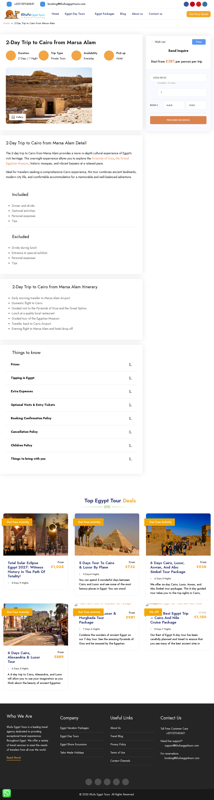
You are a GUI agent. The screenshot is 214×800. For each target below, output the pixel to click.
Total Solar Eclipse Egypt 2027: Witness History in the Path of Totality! (26, 569)
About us (137, 14)
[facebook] (186, 4)
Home (55, 14)
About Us (115, 728)
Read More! (14, 758)
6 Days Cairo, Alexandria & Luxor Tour (24, 657)
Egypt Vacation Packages (74, 728)
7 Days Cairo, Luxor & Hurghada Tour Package (97, 618)
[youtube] (198, 4)
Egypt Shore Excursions (73, 744)
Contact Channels (120, 761)
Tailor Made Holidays (72, 752)
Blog (123, 14)
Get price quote (198, 14)
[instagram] (204, 4)
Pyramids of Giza (103, 158)
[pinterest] (192, 4)
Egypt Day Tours (75, 14)
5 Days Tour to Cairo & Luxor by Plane (96, 565)
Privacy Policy (118, 744)
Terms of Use (117, 752)
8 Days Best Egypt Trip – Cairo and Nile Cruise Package (169, 618)
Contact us (155, 14)
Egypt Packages (104, 14)
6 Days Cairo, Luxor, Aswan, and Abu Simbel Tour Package (167, 567)
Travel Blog (116, 736)
